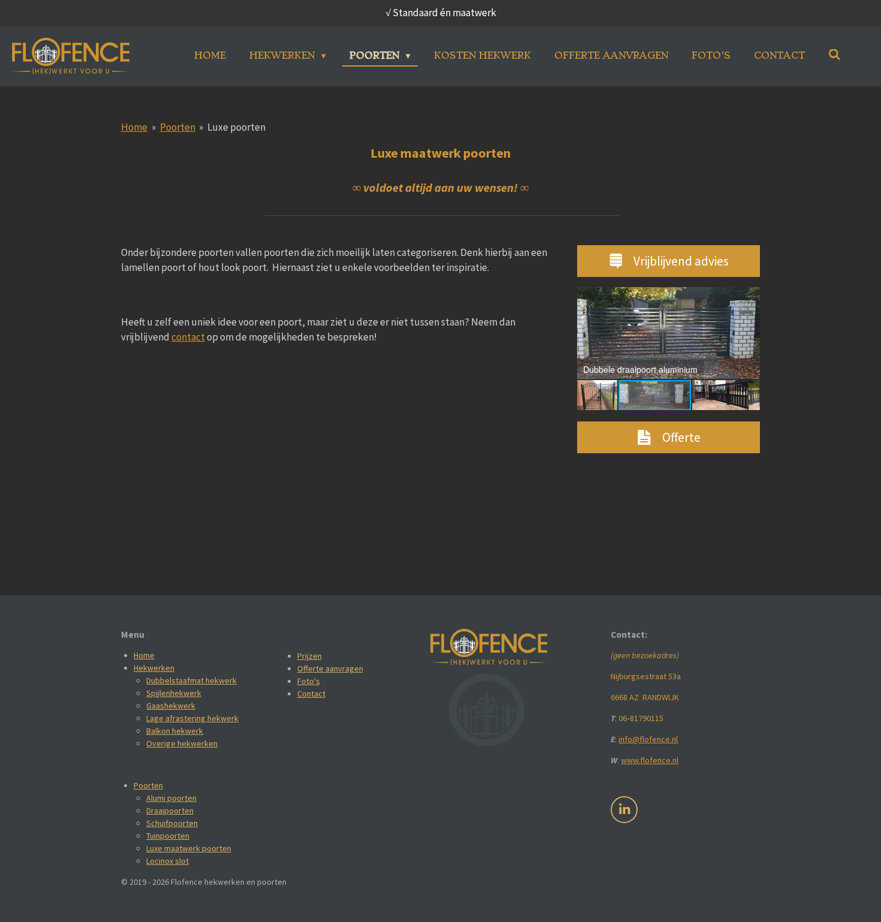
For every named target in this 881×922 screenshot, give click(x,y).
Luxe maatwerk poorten (188, 848)
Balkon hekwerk (174, 730)
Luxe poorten (236, 127)
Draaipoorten (170, 810)
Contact (311, 693)
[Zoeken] (834, 55)
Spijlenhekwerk (173, 693)
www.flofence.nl (649, 760)
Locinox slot (167, 860)
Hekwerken (154, 667)
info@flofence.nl (648, 739)
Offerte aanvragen (330, 668)
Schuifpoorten (172, 823)
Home (134, 127)
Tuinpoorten (167, 835)
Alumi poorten (171, 798)
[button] (749, 298)
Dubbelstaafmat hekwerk (191, 680)
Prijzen (309, 655)
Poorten (177, 127)
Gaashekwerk (170, 705)
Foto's (308, 681)
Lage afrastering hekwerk (192, 718)
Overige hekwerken (182, 743)
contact (188, 337)
